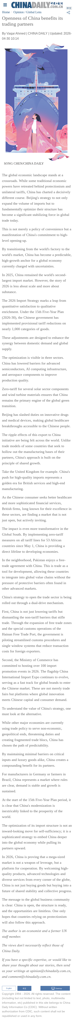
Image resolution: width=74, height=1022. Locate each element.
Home (6, 12)
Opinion (18, 12)
